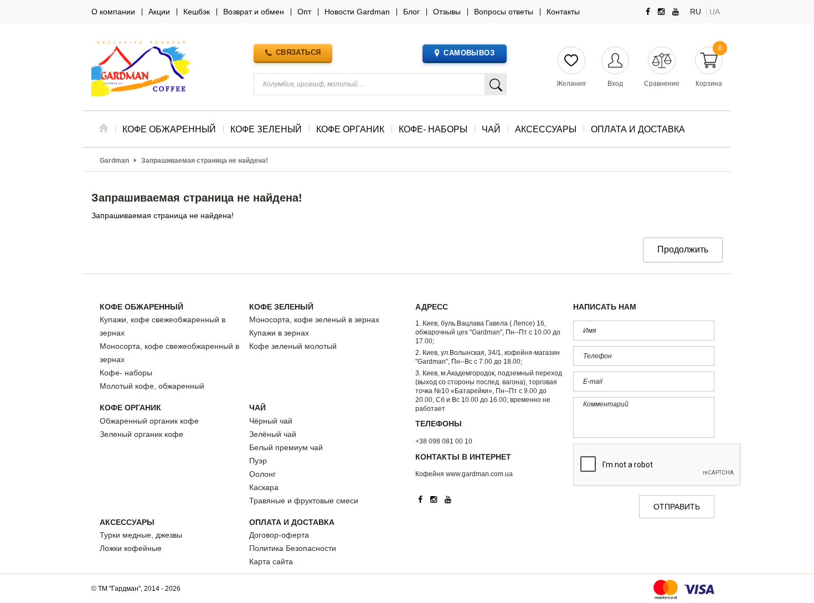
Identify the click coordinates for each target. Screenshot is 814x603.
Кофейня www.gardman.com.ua (464, 474)
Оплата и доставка (291, 522)
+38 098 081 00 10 (443, 441)
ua (714, 11)
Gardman (114, 160)
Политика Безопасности (292, 548)
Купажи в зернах (279, 332)
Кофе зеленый (281, 306)
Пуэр (258, 460)
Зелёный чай (272, 434)
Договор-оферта (279, 534)
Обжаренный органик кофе (149, 420)
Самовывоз (469, 53)
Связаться (298, 52)
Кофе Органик (130, 407)
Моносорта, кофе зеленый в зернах (314, 319)
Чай (257, 407)
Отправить (676, 506)
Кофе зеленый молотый (293, 346)
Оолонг (262, 474)
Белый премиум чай (286, 447)
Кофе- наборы (126, 372)
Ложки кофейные (131, 548)
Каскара (264, 487)
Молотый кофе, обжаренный (152, 386)
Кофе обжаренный (141, 306)
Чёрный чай (270, 420)
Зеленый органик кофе (141, 434)
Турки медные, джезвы (141, 534)
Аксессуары (127, 522)
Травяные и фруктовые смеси (303, 500)
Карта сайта (271, 561)
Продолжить (682, 249)
